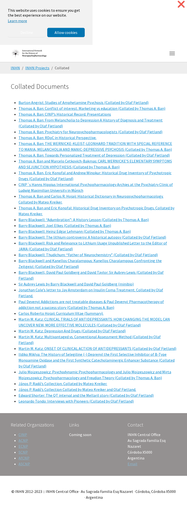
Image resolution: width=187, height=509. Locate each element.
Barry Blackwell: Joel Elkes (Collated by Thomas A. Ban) (65, 225)
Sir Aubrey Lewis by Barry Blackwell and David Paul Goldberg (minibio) (76, 284)
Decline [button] (26, 32)
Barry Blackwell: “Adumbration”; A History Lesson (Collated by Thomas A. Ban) (84, 219)
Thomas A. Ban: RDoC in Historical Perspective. (57, 137)
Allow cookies (66, 32)
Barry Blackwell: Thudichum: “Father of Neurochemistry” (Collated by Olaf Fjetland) (88, 254)
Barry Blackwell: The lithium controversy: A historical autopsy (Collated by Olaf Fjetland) (92, 237)
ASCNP (24, 463)
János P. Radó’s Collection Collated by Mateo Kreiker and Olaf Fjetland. (77, 389)
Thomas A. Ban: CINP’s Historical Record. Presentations (65, 114)
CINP (23, 434)
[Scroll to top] (176, 498)
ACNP (23, 440)
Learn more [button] (17, 20)
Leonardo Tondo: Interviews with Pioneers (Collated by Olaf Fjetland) (76, 401)
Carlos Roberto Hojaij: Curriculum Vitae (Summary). (61, 313)
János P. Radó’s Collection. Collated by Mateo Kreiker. (63, 383)
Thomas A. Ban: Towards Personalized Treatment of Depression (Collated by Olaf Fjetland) (94, 155)
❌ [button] (181, 4)
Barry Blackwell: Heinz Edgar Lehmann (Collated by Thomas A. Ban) (75, 231)
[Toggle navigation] (172, 53)
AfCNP (24, 458)
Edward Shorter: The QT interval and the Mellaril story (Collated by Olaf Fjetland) (86, 395)
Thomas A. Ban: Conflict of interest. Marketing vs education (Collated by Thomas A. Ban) (92, 108)
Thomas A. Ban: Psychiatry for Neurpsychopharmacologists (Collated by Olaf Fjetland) (90, 131)
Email (132, 463)
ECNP (23, 446)
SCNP (23, 452)
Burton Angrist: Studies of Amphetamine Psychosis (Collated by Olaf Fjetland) (84, 102)
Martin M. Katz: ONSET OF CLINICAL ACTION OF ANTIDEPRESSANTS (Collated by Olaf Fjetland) (97, 348)
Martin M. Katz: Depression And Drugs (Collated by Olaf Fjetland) (72, 330)
